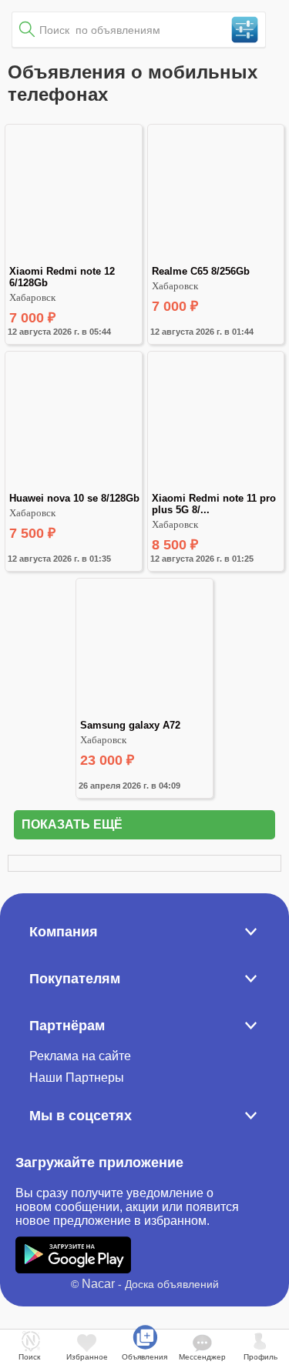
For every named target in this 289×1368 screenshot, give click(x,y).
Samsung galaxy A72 (130, 725)
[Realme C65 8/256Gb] (216, 258)
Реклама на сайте (80, 1056)
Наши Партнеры (76, 1077)
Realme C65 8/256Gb (201, 271)
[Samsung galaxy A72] (144, 712)
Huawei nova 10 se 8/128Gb (74, 498)
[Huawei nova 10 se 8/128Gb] (73, 485)
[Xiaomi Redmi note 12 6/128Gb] (73, 258)
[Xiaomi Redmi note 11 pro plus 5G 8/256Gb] (216, 485)
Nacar (98, 1283)
